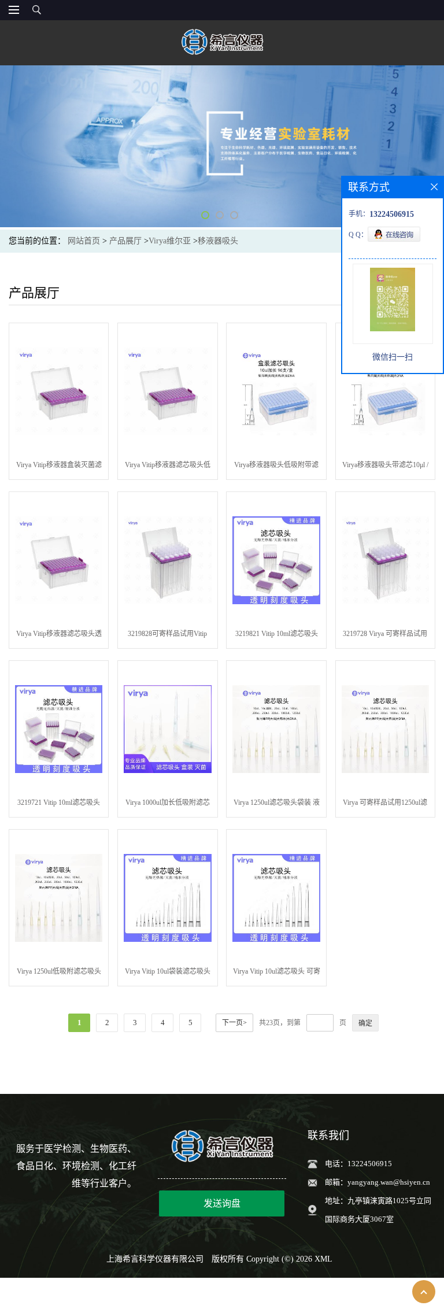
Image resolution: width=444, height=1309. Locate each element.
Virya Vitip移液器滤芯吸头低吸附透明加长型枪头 (167, 467)
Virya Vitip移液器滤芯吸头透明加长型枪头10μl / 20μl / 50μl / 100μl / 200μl (59, 636)
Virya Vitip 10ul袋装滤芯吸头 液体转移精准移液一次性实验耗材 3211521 (167, 973)
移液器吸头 (218, 240)
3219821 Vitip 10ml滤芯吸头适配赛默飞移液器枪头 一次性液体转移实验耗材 (276, 636)
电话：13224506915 (358, 1163)
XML (323, 1259)
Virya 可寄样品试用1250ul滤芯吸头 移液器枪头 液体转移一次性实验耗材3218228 (385, 804)
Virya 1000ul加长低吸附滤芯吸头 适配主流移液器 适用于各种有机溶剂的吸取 (167, 804)
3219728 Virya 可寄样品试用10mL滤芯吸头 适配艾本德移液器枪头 (385, 636)
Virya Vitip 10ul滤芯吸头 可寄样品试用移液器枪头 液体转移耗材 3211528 (276, 973)
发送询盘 (222, 1203)
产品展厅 (125, 240)
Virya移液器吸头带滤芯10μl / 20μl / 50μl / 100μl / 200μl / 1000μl (385, 467)
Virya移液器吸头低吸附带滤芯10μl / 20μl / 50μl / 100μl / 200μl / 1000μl (276, 467)
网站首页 (84, 240)
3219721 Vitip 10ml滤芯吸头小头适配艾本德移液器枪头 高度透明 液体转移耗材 (59, 804)
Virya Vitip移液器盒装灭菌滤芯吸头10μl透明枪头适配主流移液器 (59, 467)
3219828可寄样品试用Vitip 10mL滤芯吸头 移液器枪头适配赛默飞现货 (167, 636)
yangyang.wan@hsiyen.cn (388, 1182)
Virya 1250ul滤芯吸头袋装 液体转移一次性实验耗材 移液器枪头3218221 (277, 804)
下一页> (234, 1023)
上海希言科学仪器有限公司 (155, 1259)
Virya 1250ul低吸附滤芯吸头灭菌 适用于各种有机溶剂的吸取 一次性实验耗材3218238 (58, 973)
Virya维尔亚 (170, 240)
